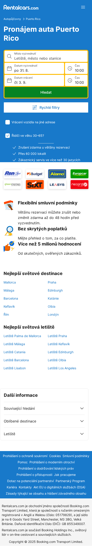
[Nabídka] (83, 7)
